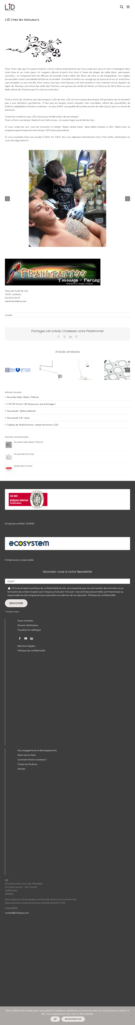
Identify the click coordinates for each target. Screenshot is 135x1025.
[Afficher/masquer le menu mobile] (128, 7)
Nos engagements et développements (37, 750)
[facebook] (19, 638)
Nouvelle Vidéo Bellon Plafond (23, 397)
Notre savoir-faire (27, 754)
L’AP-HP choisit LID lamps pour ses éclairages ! (31, 403)
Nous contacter (25, 620)
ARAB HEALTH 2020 (23, 466)
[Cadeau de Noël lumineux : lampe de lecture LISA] (84, 361)
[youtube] (25, 638)
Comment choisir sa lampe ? (32, 759)
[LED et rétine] (117, 361)
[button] (7, 198)
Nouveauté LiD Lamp (18, 417)
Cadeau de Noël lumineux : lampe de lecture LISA (32, 424)
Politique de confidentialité (101, 595)
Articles (21, 768)
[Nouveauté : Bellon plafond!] (51, 361)
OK (55, 1019)
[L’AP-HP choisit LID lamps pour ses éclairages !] (18, 361)
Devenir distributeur (28, 625)
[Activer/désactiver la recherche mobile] (121, 7)
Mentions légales (26, 645)
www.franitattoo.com (15, 301)
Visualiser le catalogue (29, 629)
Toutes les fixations (27, 764)
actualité (8, 315)
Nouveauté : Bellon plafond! (21, 410)
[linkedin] (31, 638)
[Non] (131, 1015)
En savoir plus (73, 1019)
